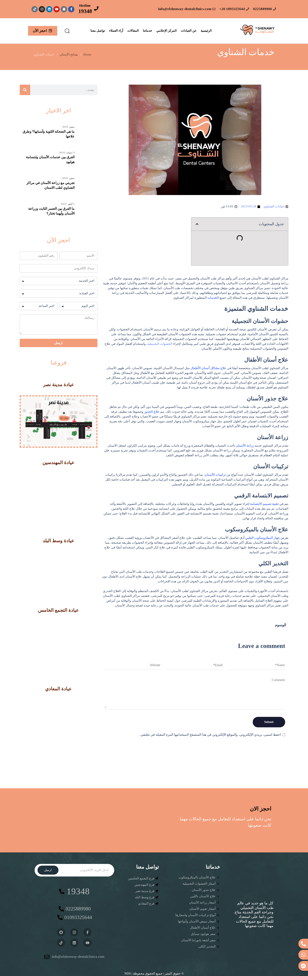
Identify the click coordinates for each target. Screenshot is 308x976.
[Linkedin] (49, 9)
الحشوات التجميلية (160, 343)
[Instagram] (42, 9)
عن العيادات (189, 30)
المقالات (133, 30)
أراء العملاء (116, 30)
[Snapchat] (61, 932)
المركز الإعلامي (166, 30)
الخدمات (213, 297)
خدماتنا (147, 30)
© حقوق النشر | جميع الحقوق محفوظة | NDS (154, 973)
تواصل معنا (98, 30)
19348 (85, 11)
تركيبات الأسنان (215, 474)
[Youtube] (56, 9)
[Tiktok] (34, 9)
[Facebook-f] (71, 9)
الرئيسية (206, 30)
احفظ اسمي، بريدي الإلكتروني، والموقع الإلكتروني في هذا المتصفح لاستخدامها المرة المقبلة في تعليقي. (210, 734)
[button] (67, 30)
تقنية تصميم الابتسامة (264, 503)
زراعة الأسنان (245, 445)
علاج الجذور (151, 411)
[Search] (25, 90)
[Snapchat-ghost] (64, 9)
